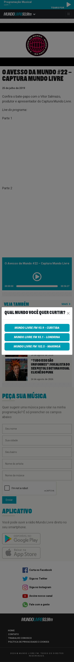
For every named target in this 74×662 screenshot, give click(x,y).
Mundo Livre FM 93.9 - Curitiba (37, 327)
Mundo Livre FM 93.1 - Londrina (37, 337)
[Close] (68, 313)
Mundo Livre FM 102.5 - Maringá (37, 346)
